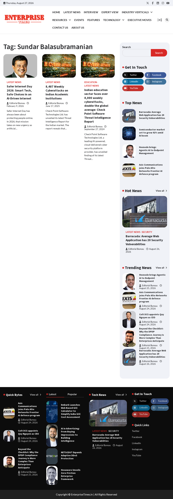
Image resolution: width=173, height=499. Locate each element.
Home (56, 12)
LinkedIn (136, 443)
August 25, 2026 (147, 367)
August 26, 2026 (147, 348)
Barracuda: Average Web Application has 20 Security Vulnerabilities (152, 115)
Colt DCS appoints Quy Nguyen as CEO (151, 300)
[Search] (167, 19)
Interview (91, 12)
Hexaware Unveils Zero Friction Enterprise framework (70, 474)
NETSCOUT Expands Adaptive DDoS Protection (71, 455)
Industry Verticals (135, 12)
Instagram (137, 449)
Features (93, 19)
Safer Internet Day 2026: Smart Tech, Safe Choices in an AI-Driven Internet (19, 92)
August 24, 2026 (147, 293)
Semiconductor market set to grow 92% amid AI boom (152, 132)
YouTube (136, 455)
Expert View (110, 12)
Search (126, 47)
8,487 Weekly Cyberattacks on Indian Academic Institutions (57, 92)
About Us (77, 27)
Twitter (136, 431)
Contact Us (60, 27)
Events (79, 19)
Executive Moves (139, 19)
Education (90, 82)
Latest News (72, 12)
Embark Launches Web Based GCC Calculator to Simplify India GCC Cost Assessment (71, 411)
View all (160, 190)
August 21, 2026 (147, 332)
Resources (59, 19)
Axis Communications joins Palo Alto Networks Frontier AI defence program (151, 169)
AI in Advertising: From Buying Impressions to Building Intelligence (70, 434)
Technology (111, 19)
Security (147, 232)
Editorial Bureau (17, 103)
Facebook (137, 437)
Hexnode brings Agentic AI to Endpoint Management (151, 150)
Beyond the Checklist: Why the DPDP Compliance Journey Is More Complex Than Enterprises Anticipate (151, 319)
